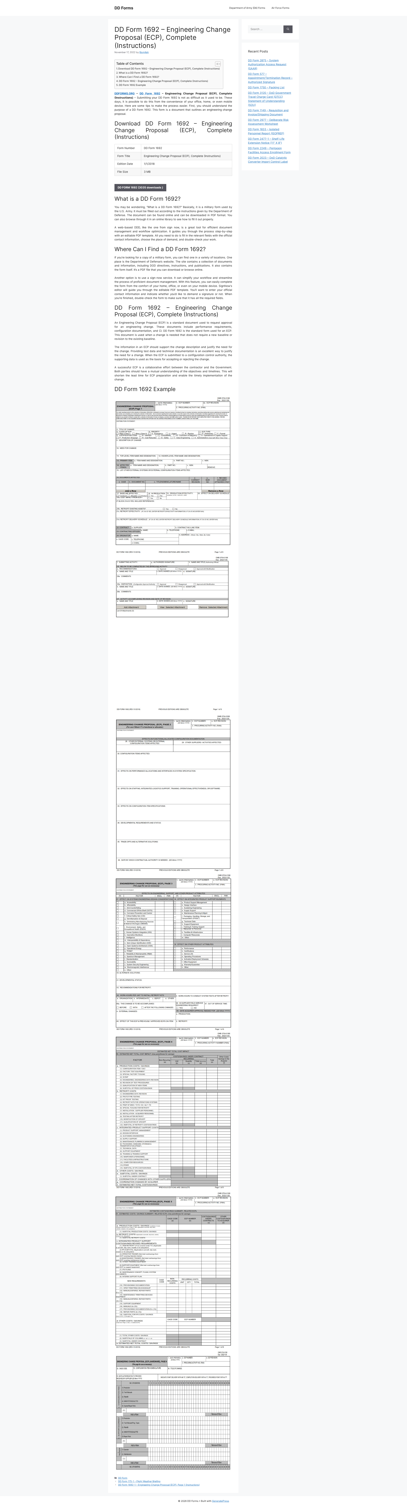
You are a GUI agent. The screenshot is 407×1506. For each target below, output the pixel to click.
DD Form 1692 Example (132, 85)
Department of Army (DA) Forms (247, 7)
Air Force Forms (280, 7)
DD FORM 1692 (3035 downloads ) (140, 187)
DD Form (122, 1478)
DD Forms (123, 8)
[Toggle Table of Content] (216, 64)
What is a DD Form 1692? (133, 72)
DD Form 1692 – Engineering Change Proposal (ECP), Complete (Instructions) (163, 81)
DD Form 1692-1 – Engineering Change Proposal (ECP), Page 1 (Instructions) (159, 1484)
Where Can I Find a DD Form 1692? (139, 76)
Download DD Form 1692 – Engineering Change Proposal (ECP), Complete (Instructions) (169, 68)
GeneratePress (220, 1501)
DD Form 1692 (150, 93)
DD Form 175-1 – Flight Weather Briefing (139, 1481)
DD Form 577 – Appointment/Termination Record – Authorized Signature (270, 78)
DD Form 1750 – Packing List (266, 87)
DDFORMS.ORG (124, 93)
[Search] (288, 29)
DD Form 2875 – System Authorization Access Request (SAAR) (267, 64)
